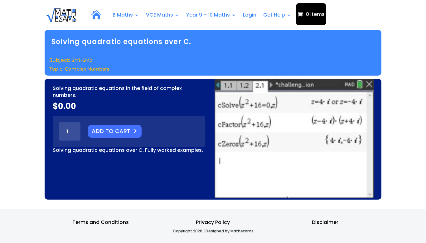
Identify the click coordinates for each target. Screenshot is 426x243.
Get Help (274, 14)
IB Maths (122, 14)
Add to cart (111, 131)
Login (249, 14)
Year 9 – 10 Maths (208, 14)
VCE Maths (159, 14)
